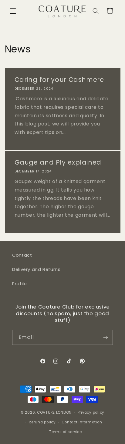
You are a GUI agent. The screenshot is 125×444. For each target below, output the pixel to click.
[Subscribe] (106, 337)
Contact (22, 255)
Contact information (82, 422)
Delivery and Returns (36, 269)
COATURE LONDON (54, 412)
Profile (19, 284)
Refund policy (42, 422)
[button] (13, 11)
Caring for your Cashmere (59, 79)
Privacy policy (91, 412)
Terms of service (65, 431)
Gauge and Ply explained (57, 162)
